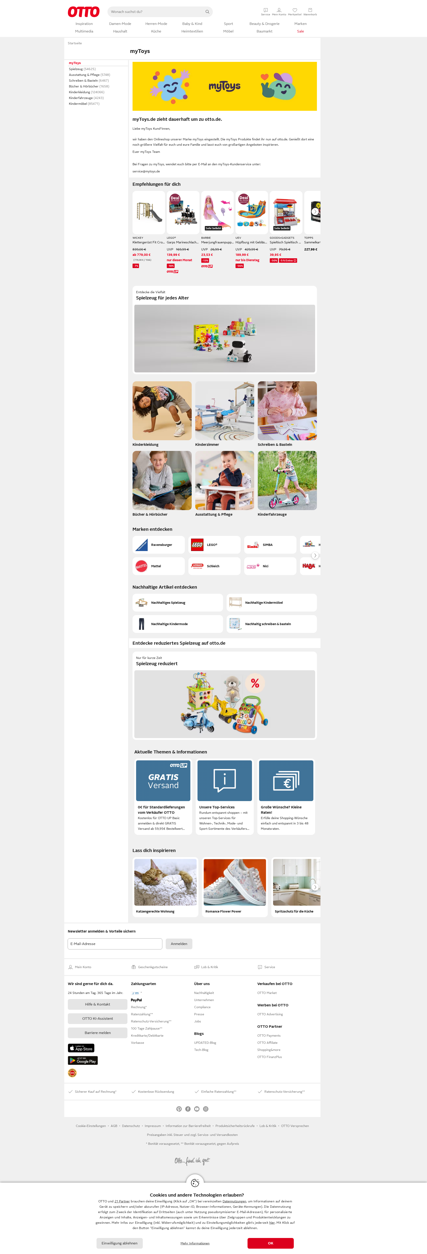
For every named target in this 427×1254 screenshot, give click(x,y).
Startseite (75, 43)
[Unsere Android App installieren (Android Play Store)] (83, 1060)
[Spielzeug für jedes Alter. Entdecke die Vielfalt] (225, 330)
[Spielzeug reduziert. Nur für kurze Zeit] (225, 696)
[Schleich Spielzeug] (214, 566)
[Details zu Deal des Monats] (175, 199)
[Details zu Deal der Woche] (243, 199)
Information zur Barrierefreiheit (188, 1126)
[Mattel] (159, 566)
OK (270, 1243)
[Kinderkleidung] (162, 415)
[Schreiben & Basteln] (287, 415)
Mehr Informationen (195, 1243)
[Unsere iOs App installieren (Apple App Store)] (81, 1048)
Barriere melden (98, 1033)
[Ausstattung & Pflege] (224, 485)
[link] (72, 1072)
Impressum (153, 1126)
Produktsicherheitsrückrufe (235, 1126)
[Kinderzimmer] (224, 415)
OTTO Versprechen (295, 1126)
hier (272, 1222)
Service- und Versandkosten (217, 1135)
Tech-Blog (201, 1050)
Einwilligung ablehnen (119, 1243)
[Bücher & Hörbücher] (162, 485)
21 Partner (122, 1201)
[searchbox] (154, 11)
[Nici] (270, 566)
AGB (114, 1126)
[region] (213, 1218)
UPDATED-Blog (205, 1042)
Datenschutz (131, 1126)
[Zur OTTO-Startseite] (84, 11)
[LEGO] (214, 545)
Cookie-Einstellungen (91, 1126)
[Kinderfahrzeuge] (287, 485)
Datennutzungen (234, 1201)
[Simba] (270, 545)
